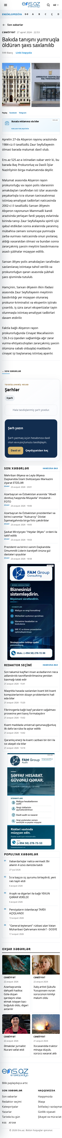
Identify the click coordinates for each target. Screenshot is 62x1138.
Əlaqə (41, 1101)
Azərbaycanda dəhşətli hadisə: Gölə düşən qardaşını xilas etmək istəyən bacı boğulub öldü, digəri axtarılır (16, 998)
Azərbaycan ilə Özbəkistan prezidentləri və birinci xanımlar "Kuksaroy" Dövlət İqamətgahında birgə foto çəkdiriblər (29, 516)
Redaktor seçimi (11, 1101)
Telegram (22, 113)
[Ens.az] (31, 5)
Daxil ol (15, 450)
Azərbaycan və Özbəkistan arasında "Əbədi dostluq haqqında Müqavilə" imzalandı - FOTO (30, 497)
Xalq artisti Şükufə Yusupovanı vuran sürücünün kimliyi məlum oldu (44, 992)
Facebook (13, 113)
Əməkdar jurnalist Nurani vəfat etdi (15, 1047)
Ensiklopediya (12, 14)
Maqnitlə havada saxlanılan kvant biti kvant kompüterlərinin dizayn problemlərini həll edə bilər (30, 694)
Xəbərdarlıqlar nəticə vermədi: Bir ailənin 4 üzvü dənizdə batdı (29, 863)
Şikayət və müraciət (49, 1117)
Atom (12, 1122)
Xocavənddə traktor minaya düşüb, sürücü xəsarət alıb (46, 1049)
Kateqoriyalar (10, 1106)
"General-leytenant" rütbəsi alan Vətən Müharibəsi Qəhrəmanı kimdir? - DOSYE (33, 927)
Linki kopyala (24, 52)
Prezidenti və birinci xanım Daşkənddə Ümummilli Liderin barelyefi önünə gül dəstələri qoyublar (27, 550)
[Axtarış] (48, 5)
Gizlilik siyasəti (46, 1112)
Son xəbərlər (9, 1096)
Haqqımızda (45, 1096)
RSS (4, 1122)
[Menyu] (5, 5)
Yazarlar (7, 1112)
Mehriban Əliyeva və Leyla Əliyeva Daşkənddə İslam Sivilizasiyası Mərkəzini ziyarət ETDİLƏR (28, 479)
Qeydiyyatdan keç (36, 450)
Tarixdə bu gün (11, 1117)
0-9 (26, 14)
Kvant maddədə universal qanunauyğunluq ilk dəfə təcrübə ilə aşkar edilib (30, 726)
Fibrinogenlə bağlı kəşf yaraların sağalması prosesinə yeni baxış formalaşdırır (30, 711)
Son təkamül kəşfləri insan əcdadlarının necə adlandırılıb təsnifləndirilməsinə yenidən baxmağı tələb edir (31, 675)
